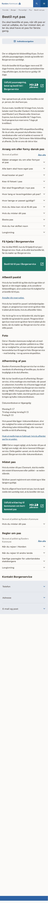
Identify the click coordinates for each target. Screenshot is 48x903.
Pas (30, 10)
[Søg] (37, 3)
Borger (13, 10)
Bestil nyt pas (39, 10)
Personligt (23, 10)
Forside (5, 10)
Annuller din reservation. (13, 297)
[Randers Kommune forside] (12, 3)
